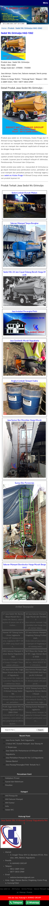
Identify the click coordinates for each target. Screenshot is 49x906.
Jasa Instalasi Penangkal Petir (24, 311)
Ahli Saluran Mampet (14, 799)
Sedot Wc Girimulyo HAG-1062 (17, 33)
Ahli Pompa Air (11, 796)
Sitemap (22, 892)
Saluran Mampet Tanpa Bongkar (24, 223)
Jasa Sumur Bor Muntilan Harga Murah (24, 420)
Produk (29, 892)
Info (7, 806)
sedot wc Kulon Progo (13, 175)
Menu (45, 2)
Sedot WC (9, 810)
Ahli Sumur (10, 803)
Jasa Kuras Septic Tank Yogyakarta (20, 740)
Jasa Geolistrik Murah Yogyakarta (24, 341)
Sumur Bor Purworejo (24, 483)
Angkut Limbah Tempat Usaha (24, 381)
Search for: (9, 730)
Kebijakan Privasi (12, 778)
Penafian (8, 785)
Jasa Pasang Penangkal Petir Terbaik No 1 (23, 765)
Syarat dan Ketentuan (14, 782)
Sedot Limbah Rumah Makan (24, 193)
